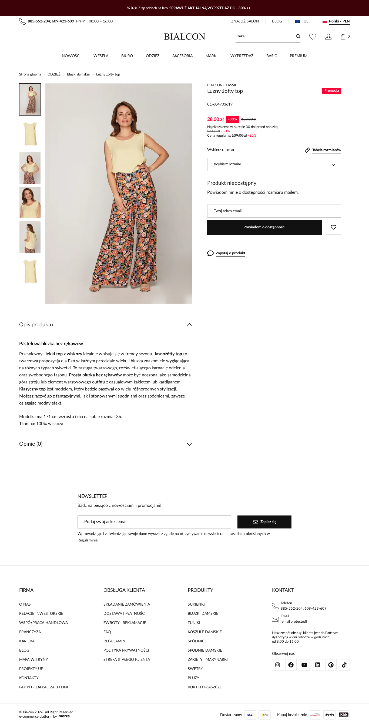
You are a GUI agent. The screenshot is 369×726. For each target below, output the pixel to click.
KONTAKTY (29, 678)
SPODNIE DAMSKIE (205, 650)
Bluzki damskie (78, 74)
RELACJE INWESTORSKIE (41, 614)
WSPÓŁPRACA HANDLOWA (43, 623)
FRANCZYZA (30, 632)
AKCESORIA (182, 56)
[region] (30, 193)
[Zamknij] (346, 8)
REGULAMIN (114, 641)
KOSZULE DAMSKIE (205, 632)
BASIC (271, 56)
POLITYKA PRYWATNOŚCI (126, 650)
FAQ (107, 632)
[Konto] (328, 36)
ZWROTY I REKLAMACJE (124, 623)
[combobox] (274, 164)
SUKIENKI (196, 604)
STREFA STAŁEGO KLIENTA (126, 660)
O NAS (25, 604)
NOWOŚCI (71, 56)
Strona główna (30, 74)
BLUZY (193, 678)
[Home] (184, 36)
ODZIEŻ (152, 56)
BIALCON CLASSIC (222, 85)
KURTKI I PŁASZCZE (205, 687)
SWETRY (195, 669)
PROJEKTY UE (31, 669)
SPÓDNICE (197, 641)
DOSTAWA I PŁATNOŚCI (124, 614)
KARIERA (27, 641)
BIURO (127, 56)
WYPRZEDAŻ (241, 56)
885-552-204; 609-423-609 (304, 608)
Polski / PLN (339, 21)
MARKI (211, 56)
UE (306, 21)
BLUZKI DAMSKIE (203, 614)
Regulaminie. (88, 540)
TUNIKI (194, 623)
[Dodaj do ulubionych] (333, 227)
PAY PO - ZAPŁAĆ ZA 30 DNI (43, 687)
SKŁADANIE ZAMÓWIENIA (126, 604)
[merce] (64, 716)
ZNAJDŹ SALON (245, 21)
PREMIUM (298, 56)
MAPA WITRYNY (33, 660)
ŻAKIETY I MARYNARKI (208, 660)
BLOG (277, 21)
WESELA (100, 56)
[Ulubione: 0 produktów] (312, 36)
